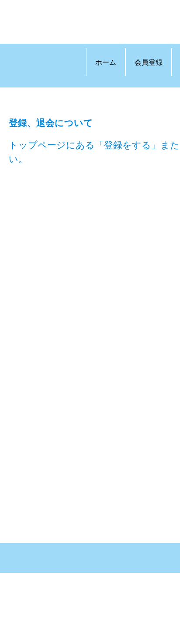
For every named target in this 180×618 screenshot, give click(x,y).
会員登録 (149, 62)
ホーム (105, 62)
